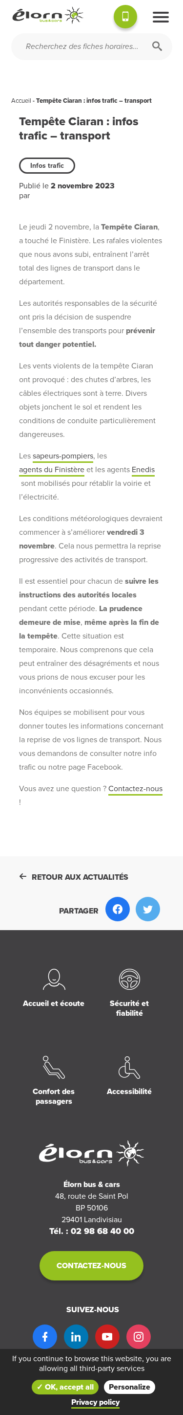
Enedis (143, 470)
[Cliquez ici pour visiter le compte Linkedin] (76, 1336)
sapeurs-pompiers (63, 456)
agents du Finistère (51, 470)
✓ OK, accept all (65, 1387)
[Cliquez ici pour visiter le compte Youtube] (107, 1336)
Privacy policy (95, 1402)
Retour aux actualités (80, 877)
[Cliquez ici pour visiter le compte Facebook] (45, 1336)
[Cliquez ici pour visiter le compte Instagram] (138, 1336)
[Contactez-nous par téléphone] (125, 18)
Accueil (21, 101)
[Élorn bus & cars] (47, 15)
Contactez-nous (135, 789)
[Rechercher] (157, 46)
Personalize (129, 1387)
